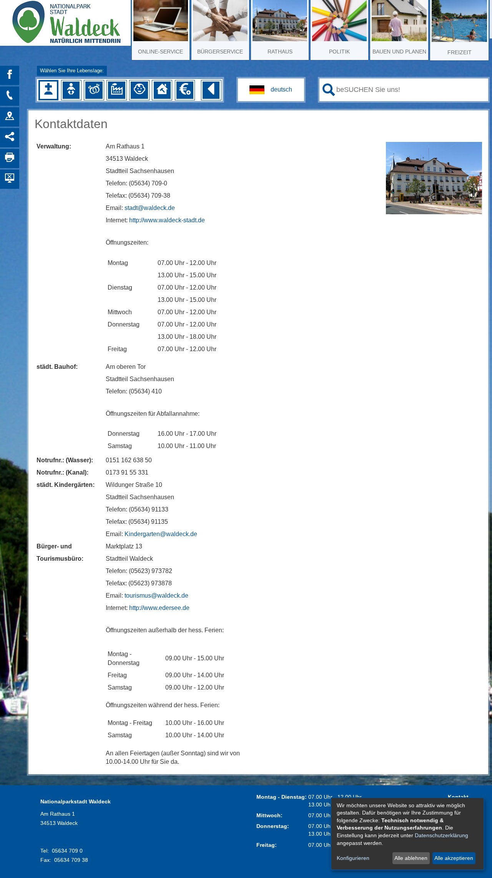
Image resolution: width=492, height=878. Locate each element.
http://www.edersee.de (159, 608)
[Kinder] (139, 90)
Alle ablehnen (410, 858)
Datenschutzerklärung (441, 835)
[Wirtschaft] (116, 90)
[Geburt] (71, 90)
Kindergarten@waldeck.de (161, 534)
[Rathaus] (9, 117)
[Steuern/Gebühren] (184, 90)
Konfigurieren (353, 858)
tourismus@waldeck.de (156, 595)
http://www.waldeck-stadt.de (167, 220)
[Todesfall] (48, 90)
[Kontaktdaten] (9, 96)
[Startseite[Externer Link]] (65, 19)
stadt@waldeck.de (150, 208)
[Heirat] (93, 90)
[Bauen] (162, 90)
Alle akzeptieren (453, 858)
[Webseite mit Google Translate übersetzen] (271, 89)
